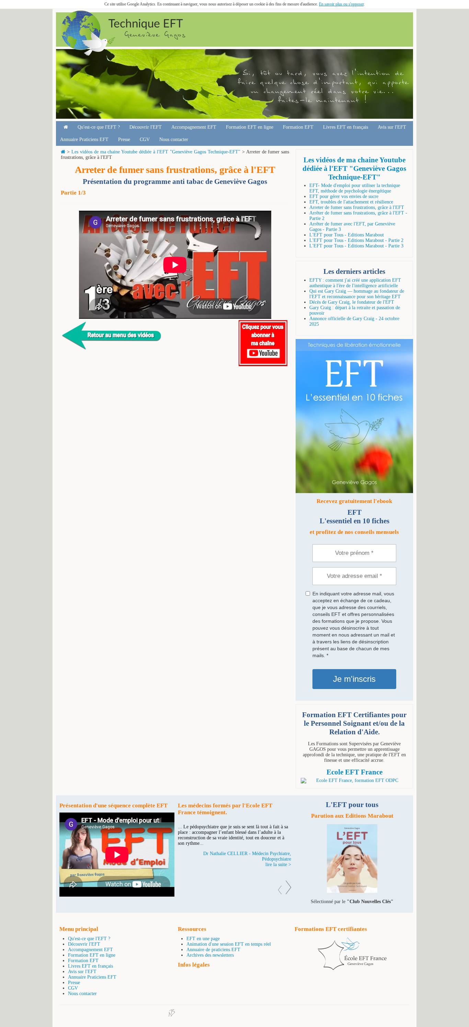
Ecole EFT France (354, 772)
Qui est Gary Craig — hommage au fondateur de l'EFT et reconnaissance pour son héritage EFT (356, 294)
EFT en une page (203, 938)
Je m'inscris (354, 679)
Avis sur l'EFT (392, 127)
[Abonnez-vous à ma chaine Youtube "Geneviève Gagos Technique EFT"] (263, 364)
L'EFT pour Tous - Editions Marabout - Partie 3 (356, 245)
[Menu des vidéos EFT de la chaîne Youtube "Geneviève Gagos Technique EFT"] (112, 352)
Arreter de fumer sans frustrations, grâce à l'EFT (356, 207)
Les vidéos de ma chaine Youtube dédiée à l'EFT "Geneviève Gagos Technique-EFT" (155, 151)
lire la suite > (278, 864)
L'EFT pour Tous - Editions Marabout (346, 234)
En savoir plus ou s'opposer (341, 4)
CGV (145, 139)
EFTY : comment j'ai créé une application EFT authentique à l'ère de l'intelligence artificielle (355, 283)
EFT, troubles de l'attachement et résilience (351, 202)
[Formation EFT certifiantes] (354, 780)
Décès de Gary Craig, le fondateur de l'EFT (351, 302)
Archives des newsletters (210, 955)
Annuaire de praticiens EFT (213, 949)
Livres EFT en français (345, 127)
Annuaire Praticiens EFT (84, 139)
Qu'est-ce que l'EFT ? (99, 127)
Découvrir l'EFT (145, 127)
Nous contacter (173, 139)
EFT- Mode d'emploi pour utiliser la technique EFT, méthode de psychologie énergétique (354, 188)
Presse (124, 139)
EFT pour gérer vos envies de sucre (343, 196)
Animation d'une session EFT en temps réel (228, 944)
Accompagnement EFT (193, 127)
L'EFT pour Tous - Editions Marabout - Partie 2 (356, 240)
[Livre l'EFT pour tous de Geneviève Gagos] (352, 891)
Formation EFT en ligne (249, 127)
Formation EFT (298, 127)
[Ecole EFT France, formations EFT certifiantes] (352, 968)
